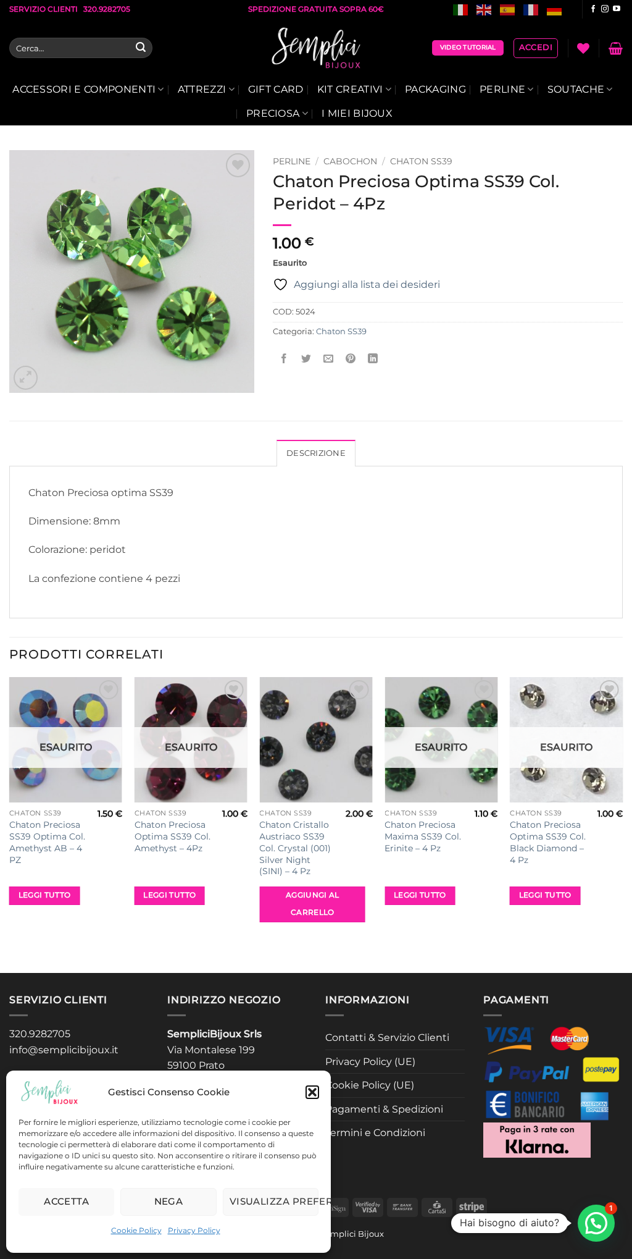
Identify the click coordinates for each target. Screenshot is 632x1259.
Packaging (435, 89)
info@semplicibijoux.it (63, 1050)
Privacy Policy (194, 1230)
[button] (312, 1092)
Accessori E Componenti (84, 89)
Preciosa (273, 113)
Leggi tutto (45, 895)
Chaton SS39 (421, 161)
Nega (168, 1201)
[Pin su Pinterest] (351, 359)
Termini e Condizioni (375, 1133)
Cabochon (350, 161)
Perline (502, 89)
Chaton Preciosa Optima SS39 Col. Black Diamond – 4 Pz (548, 842)
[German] (555, 9)
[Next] (622, 824)
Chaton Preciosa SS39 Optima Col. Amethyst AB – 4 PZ (47, 842)
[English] (484, 9)
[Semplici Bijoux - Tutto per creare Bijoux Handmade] (316, 48)
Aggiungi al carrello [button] (312, 904)
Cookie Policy (136, 1230)
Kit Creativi (350, 89)
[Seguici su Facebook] (593, 9)
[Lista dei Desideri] (583, 48)
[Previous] (10, 824)
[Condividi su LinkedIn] (373, 359)
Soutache (576, 89)
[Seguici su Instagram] (605, 9)
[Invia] (140, 48)
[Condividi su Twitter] (306, 359)
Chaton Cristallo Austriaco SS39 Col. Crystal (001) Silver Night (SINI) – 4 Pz (295, 848)
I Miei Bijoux (357, 113)
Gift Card (276, 89)
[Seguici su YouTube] (616, 9)
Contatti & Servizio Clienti (387, 1037)
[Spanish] (508, 9)
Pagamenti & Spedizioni (384, 1109)
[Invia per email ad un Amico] (328, 359)
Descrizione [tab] (316, 453)
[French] (531, 9)
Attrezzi (202, 89)
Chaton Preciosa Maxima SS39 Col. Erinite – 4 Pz (423, 836)
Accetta (66, 1201)
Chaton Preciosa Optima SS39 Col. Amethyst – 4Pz (172, 836)
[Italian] (461, 9)
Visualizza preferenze (274, 1201)
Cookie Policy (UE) (369, 1085)
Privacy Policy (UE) (370, 1061)
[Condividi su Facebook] (283, 359)
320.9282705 (39, 1034)
